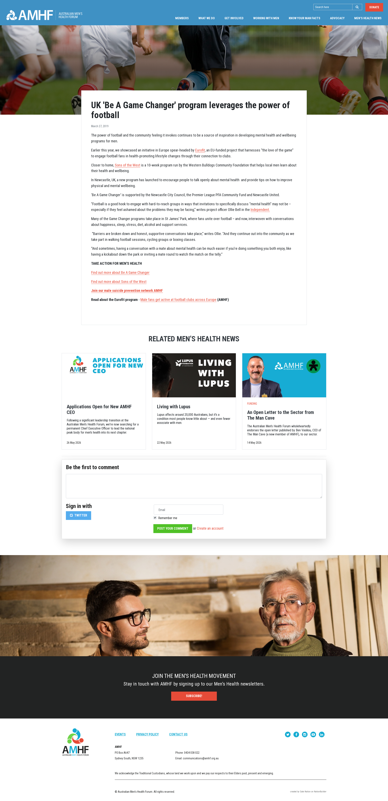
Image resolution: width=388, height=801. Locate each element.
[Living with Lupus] (194, 375)
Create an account (210, 528)
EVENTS (120, 734)
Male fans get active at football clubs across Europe (178, 299)
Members (182, 18)
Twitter (80, 515)
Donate (374, 7)
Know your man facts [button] (304, 18)
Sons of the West (127, 165)
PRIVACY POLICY (147, 734)
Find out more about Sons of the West (119, 281)
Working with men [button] (266, 18)
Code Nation (305, 791)
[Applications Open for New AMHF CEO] (104, 375)
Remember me (167, 518)
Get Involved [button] (234, 18)
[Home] (44, 15)
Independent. (260, 209)
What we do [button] (206, 18)
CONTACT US (178, 734)
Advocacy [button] (337, 18)
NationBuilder (320, 791)
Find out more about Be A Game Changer (120, 272)
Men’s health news (370, 18)
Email (161, 510)
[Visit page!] (288, 734)
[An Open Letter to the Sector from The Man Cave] (284, 375)
